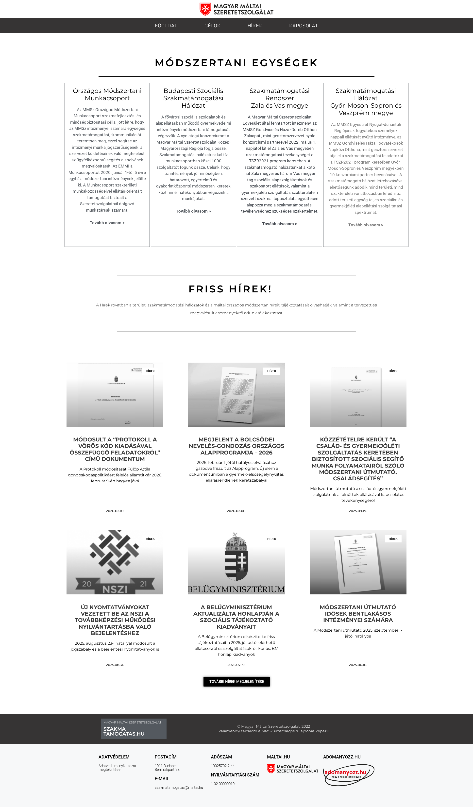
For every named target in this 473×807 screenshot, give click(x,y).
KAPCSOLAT (303, 26)
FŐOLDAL (166, 26)
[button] (236, 682)
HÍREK (255, 26)
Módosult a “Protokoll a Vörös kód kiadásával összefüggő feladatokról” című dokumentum (115, 449)
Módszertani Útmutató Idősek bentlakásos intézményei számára (358, 614)
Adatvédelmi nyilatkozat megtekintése (117, 768)
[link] (330, 305)
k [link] (330, 305)
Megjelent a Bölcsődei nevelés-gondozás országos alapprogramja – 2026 (236, 446)
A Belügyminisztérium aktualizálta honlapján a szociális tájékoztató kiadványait (236, 617)
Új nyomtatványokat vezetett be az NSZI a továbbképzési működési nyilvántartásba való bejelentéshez (115, 620)
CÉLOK (212, 26)
